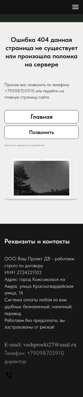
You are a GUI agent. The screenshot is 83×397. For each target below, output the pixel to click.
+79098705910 (19, 90)
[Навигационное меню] (75, 7)
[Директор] (9, 375)
